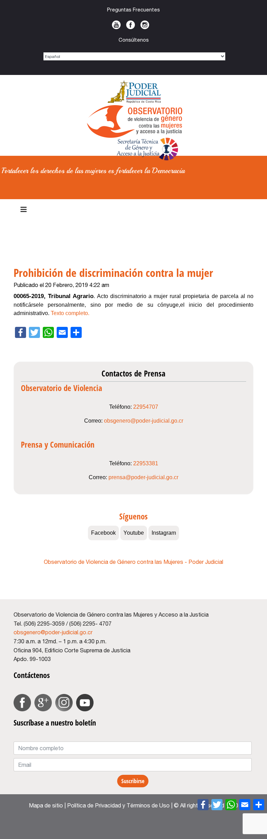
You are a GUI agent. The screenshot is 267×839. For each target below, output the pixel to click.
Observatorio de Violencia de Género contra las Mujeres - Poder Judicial (133, 562)
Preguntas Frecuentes (133, 9)
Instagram (144, 24)
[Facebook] (203, 805)
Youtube (116, 24)
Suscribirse (132, 781)
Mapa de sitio (46, 805)
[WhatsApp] (231, 805)
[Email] (245, 805)
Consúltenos (134, 40)
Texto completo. (70, 313)
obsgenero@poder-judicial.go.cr (143, 421)
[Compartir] (259, 805)
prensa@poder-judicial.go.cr (143, 477)
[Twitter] (217, 805)
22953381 (145, 463)
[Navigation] (24, 209)
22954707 (145, 407)
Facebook (130, 24)
